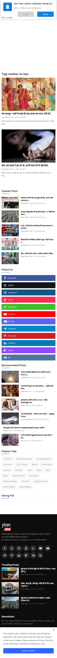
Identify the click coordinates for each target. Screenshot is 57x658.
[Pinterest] (12, 555)
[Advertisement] (28, 42)
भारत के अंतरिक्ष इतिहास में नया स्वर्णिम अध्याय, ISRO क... (36, 373)
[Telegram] (5, 555)
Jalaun (5, 475)
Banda (34, 464)
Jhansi (39, 470)
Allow (48, 13)
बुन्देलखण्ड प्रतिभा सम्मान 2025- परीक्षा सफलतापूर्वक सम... (34, 401)
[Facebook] (5, 548)
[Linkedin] (19, 555)
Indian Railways (25, 487)
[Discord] (48, 548)
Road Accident (9, 487)
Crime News (33, 475)
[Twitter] (12, 548)
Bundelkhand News (24, 459)
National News (18, 475)
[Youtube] (40, 548)
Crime (29, 470)
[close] (53, 630)
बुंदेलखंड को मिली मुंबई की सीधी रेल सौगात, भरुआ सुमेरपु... (38, 570)
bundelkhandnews (43, 459)
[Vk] (33, 555)
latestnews (7, 464)
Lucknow (6, 470)
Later (34, 13)
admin (23, 405)
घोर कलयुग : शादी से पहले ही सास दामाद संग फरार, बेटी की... (27, 113)
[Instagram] (19, 548)
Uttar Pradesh (21, 464)
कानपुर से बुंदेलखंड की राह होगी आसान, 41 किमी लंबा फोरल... (38, 213)
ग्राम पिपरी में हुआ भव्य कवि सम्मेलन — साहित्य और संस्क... (37, 387)
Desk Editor (6, 117)
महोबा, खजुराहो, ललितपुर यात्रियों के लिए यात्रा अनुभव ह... (37, 584)
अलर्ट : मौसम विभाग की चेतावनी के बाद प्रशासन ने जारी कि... (37, 226)
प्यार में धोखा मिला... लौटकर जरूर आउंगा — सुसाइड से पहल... (37, 415)
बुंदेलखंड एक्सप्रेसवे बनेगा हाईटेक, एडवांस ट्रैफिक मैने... (35, 599)
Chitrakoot (7, 459)
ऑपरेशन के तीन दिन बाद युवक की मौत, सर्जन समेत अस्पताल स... (37, 199)
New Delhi (25, 481)
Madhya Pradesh (10, 481)
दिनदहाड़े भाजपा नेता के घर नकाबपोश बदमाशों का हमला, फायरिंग (24, 428)
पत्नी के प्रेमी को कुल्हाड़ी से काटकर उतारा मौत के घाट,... (36, 436)
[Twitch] (26, 555)
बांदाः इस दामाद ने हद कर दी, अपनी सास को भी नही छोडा (25, 165)
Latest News (46, 464)
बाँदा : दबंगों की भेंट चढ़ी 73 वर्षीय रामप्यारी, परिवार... (37, 253)
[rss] (40, 555)
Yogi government (40, 481)
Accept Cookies (28, 650)
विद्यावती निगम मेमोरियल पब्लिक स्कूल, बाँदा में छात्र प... (37, 240)
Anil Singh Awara (26, 419)
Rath (48, 470)
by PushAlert (8, 16)
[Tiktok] (26, 548)
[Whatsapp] (33, 548)
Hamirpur (19, 470)
